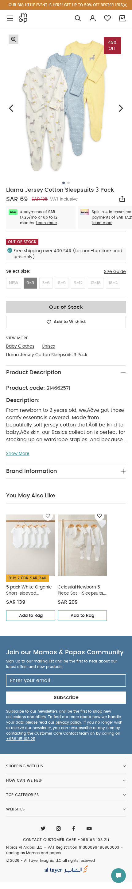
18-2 (113, 283)
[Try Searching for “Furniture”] (78, 18)
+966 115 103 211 (20, 739)
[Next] (121, 108)
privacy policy (68, 722)
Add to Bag (31, 616)
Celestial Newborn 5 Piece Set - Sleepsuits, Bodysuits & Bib (81, 590)
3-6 (46, 283)
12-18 (96, 283)
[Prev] (11, 108)
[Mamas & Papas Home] (23, 18)
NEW (13, 283)
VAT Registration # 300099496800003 (83, 847)
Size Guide (115, 272)
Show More (17, 454)
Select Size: (18, 271)
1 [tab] (63, 183)
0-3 (30, 283)
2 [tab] (68, 183)
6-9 (62, 283)
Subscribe (66, 697)
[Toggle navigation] (10, 18)
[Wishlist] (48, 516)
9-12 (78, 283)
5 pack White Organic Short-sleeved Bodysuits (29, 590)
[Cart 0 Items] (122, 18)
